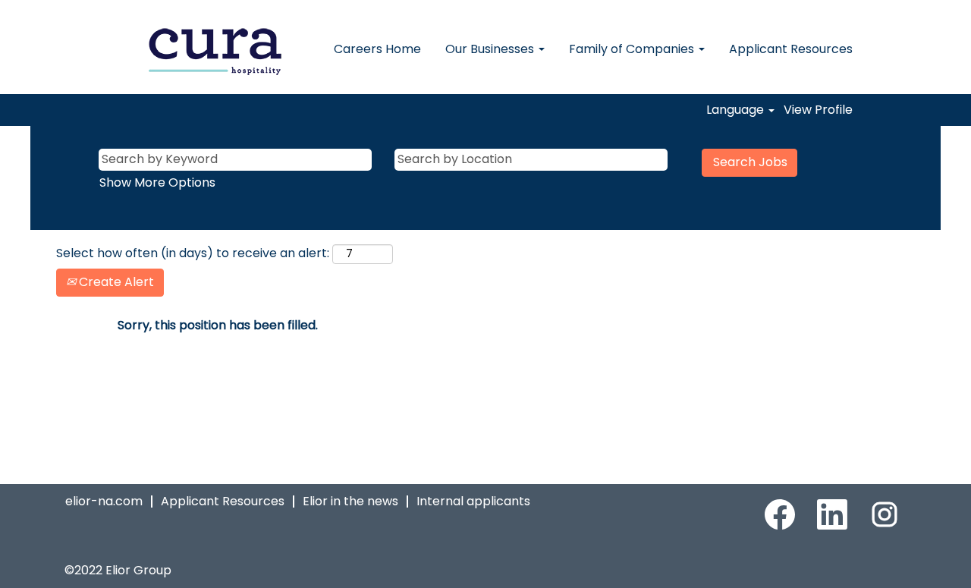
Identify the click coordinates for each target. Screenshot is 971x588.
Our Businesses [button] (491, 49)
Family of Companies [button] (633, 49)
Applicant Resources (791, 49)
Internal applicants (473, 501)
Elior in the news (350, 501)
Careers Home (377, 49)
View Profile (818, 110)
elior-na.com (104, 501)
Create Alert (115, 282)
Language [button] (736, 110)
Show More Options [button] (157, 182)
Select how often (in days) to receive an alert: (192, 253)
